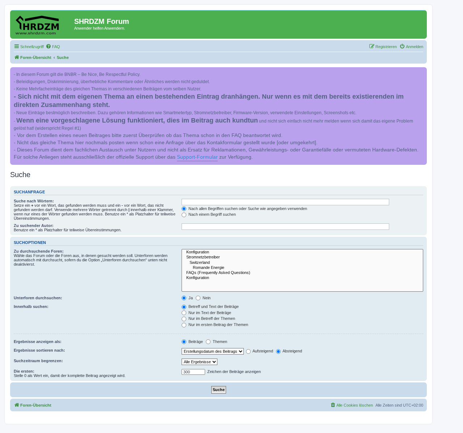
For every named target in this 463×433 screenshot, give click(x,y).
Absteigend (292, 351)
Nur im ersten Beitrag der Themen (217, 324)
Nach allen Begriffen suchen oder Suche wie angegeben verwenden (247, 208)
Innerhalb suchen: (31, 306)
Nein (206, 298)
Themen (219, 341)
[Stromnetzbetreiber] (302, 257)
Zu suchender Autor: (34, 225)
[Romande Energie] (302, 267)
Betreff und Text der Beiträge (213, 306)
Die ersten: (24, 371)
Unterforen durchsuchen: (38, 298)
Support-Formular (197, 157)
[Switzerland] (302, 262)
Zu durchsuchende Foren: (39, 251)
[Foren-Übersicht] (43, 23)
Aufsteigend (262, 351)
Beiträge (195, 341)
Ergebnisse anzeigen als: (37, 341)
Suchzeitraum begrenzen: (38, 361)
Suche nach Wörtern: (34, 201)
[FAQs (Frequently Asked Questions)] (302, 272)
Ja (190, 298)
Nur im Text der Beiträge (209, 312)
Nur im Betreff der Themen (211, 318)
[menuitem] (53, 46)
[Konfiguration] (302, 252)
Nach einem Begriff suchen (211, 214)
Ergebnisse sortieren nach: (39, 350)
